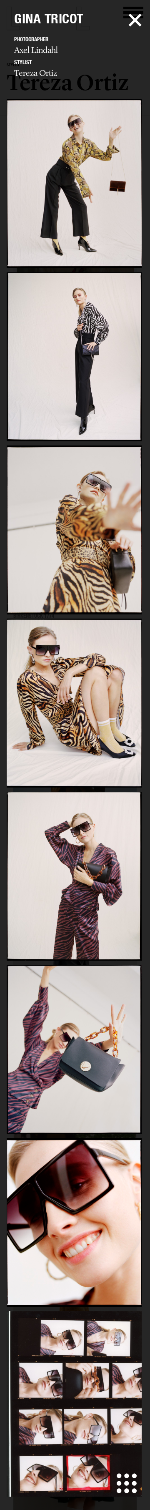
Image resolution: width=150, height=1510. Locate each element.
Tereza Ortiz (35, 73)
